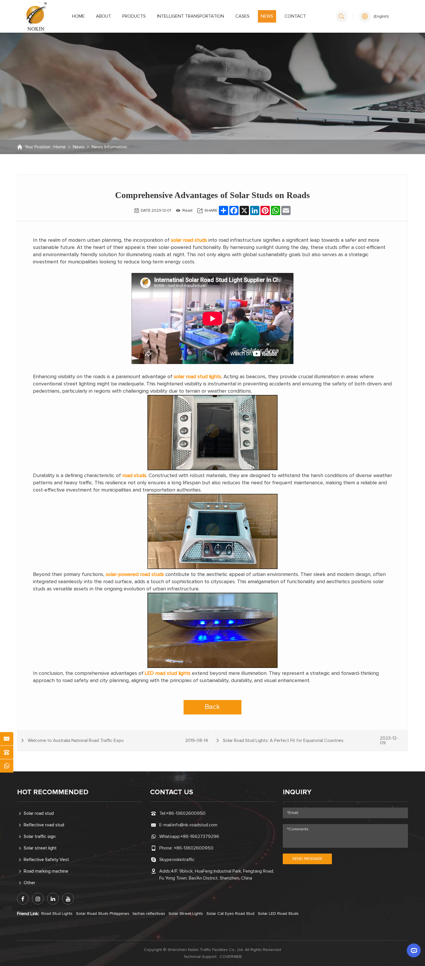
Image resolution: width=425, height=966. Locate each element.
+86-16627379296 (199, 836)
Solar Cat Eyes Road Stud (230, 914)
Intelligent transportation (190, 16)
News (267, 16)
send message (307, 859)
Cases (242, 16)
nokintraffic (184, 859)
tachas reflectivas (149, 914)
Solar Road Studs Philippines (102, 914)
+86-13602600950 (186, 813)
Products (134, 16)
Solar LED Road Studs (278, 914)
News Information (109, 147)
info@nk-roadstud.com (194, 825)
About (103, 16)
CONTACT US (171, 792)
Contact (295, 16)
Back (212, 706)
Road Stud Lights (57, 914)
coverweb (231, 957)
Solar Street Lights (186, 914)
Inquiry (297, 792)
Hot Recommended (52, 792)
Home (78, 16)
